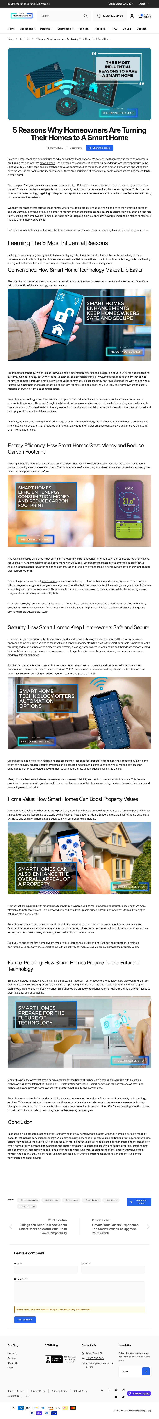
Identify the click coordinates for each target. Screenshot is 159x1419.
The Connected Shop (128, 1411)
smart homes (47, 163)
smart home (18, 810)
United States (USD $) (120, 3)
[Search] (86, 16)
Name (18, 1263)
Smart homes (15, 760)
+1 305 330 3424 (95, 1358)
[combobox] (64, 15)
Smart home (15, 399)
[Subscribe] (146, 1371)
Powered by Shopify (143, 1411)
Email (85, 1263)
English (141, 3)
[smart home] (79, 362)
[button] (145, 16)
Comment (20, 1279)
